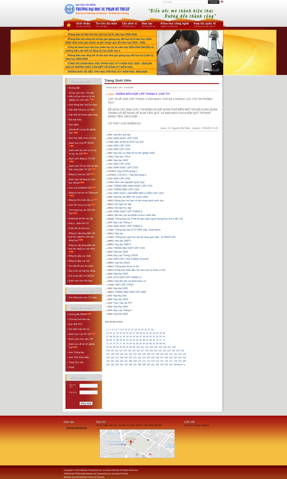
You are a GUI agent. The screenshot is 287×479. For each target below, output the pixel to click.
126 (182, 350)
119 (151, 350)
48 (144, 336)
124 (173, 350)
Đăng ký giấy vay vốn (79, 261)
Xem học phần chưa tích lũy (82, 138)
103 (151, 347)
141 (171, 354)
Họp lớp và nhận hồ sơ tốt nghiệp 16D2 (134, 153)
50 (150, 336)
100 (138, 347)
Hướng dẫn (74, 88)
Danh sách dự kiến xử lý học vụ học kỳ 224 (83, 152)
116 (138, 350)
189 (144, 364)
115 (134, 350)
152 (139, 357)
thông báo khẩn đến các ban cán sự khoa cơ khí (140, 270)
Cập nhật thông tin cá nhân (82, 109)
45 (134, 336)
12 (132, 329)
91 (107, 347)
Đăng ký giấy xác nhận (80, 256)
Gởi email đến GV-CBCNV (81, 276)
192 (157, 364)
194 (166, 364)
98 (130, 347)
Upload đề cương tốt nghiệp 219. (82, 131)
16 (145, 329)
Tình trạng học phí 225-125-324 (82, 212)
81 (134, 343)
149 (126, 357)
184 (121, 364)
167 (126, 361)
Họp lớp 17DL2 (123, 156)
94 (117, 347)
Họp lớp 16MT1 (123, 240)
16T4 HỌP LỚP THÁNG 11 (127, 277)
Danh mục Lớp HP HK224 (81, 143)
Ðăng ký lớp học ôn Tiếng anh (83, 192)
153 (144, 357)
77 (120, 343)
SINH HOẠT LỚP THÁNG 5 (127, 211)
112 (121, 350)
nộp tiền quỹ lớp (121, 134)
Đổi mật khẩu (75, 119)
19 (107, 333)
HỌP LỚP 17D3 (121, 145)
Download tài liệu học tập (81, 218)
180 (184, 361)
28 (137, 333)
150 (130, 357)
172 (148, 361)
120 (155, 350)
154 (148, 357)
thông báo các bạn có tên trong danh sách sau (139, 200)
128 (112, 354)
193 (162, 364)
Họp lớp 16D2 (120, 160)
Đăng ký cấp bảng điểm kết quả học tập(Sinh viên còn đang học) (82, 236)
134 (139, 354)
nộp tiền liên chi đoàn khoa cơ (130, 281)
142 (175, 354)
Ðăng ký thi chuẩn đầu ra (81, 200)
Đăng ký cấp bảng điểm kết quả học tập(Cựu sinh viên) (82, 247)
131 (126, 354)
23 (120, 333)
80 (130, 343)
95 (120, 347)
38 (110, 336)
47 (140, 336)
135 (144, 354)
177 (171, 361)
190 (148, 364)
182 (112, 364)
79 (127, 343)
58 (117, 340)
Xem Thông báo (76, 352)
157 (162, 357)
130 (121, 354)
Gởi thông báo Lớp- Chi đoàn (83, 297)
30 (144, 333)
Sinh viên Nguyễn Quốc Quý (129, 182)
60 (124, 340)
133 (135, 354)
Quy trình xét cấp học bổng (82, 271)
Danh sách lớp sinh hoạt (80, 280)
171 (144, 361)
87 (154, 343)
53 (160, 336)
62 (130, 340)
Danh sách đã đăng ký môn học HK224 (82, 181)
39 (114, 336)
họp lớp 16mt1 (122, 262)
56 (110, 340)
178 (175, 361)
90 (164, 343)
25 (127, 333)
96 (124, 347)
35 (160, 333)
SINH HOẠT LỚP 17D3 (125, 138)
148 (121, 357)
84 (144, 343)
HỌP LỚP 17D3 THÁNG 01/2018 (130, 259)
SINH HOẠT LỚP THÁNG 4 (127, 226)
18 (152, 329)
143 (180, 354)
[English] (222, 1)
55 (107, 340)
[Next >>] (182, 364)
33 (154, 333)
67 (147, 340)
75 (114, 343)
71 (160, 340)
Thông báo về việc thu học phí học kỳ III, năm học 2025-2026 (102, 34)
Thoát (71, 367)
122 (164, 350)
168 (130, 361)
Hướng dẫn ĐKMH (78, 314)
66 (144, 340)
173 (153, 361)
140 (166, 354)
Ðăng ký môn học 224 (79, 174)
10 (126, 329)
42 (124, 336)
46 (137, 336)
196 (175, 364)
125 (178, 350)
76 (117, 343)
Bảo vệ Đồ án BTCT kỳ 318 (129, 142)
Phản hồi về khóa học (79, 228)
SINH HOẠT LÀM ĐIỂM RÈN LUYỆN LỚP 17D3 (138, 193)
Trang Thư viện (76, 362)
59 (120, 340)
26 (130, 333)
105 (160, 347)
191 (153, 364)
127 (108, 354)
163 (108, 361)
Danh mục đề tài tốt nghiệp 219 (82, 346)
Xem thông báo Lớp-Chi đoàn (83, 104)
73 (107, 343)
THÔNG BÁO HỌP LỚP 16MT (131, 292)
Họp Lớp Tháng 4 (122, 222)
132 (130, 354)
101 (142, 347)
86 (150, 343)
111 (117, 350)
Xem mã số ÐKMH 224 (80, 188)
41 (120, 336)
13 (135, 329)
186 (130, 364)
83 (140, 343)
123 (169, 350)
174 (157, 361)
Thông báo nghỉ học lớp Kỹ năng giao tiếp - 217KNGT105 (145, 237)
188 (139, 364)
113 (125, 350)
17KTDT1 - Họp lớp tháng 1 (131, 174)
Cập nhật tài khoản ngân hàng (83, 114)
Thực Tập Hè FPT (122, 303)
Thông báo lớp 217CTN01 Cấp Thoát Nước (138, 229)
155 (153, 357)
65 (140, 340)
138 (157, 354)
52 (157, 336)
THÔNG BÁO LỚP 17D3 (126, 189)
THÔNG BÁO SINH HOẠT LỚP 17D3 (132, 185)
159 (171, 357)
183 (117, 364)
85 (147, 343)
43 (127, 336)
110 (112, 350)
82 (137, 343)
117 (142, 350)
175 (162, 361)
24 (124, 333)
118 (147, 350)
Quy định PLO (75, 324)
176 (166, 361)
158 (166, 357)
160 (175, 357)
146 (112, 357)
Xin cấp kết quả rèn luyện (81, 266)
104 (156, 347)
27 (134, 333)
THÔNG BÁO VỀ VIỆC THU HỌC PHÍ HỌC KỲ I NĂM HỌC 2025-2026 (107, 71)
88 (157, 343)
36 (164, 333)
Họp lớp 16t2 (120, 295)
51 (154, 336)
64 (137, 340)
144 (184, 354)
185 (126, 364)
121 (160, 350)
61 (127, 340)
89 (160, 343)
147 (117, 357)
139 (162, 354)
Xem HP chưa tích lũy (79, 205)
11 (129, 329)
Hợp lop (119, 233)
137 (153, 354)
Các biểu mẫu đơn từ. (79, 329)
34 (157, 333)
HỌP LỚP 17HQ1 (124, 284)
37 (107, 336)
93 (114, 347)
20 (110, 333)
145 (108, 357)
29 (140, 333)
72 (164, 340)
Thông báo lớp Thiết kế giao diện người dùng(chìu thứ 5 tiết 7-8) (149, 218)
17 (149, 329)
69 (154, 340)
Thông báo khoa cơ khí (127, 266)
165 (117, 361)
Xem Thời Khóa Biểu (79, 357)
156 (157, 357)
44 (130, 336)
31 (147, 333)
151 (135, 357)
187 (135, 364)
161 (180, 357)
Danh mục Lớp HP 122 (80, 334)
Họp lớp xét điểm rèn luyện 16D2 (130, 196)
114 (129, 350)
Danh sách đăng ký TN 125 (82, 158)
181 (108, 364)
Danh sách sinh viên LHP (81, 339)
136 (148, 354)
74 (110, 343)
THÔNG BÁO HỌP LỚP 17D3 (129, 248)
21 (114, 333)
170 (139, 361)
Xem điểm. (74, 124)
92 (110, 347)
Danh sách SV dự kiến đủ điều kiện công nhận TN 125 (83, 168)
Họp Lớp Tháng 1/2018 (125, 255)
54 (164, 336)
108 (174, 347)
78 (124, 343)
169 (135, 361)
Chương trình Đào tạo (79, 319)
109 (108, 350)
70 (157, 340)
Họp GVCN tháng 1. (127, 171)
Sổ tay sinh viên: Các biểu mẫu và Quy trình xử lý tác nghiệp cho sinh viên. (82, 96)
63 (134, 340)
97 (127, 347)
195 (171, 364)
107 (169, 347)
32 (150, 333)
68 (150, 340)
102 (147, 347)
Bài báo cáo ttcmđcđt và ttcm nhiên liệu (135, 215)
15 (142, 329)
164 (112, 361)
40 (117, 336)
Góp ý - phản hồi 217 (79, 223)
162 (184, 357)
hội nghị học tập (123, 204)
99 (134, 347)
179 (180, 361)
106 (165, 347)
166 (121, 361)
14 (139, 329)
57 (114, 340)
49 (147, 336)
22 (117, 333)
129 (117, 354)
